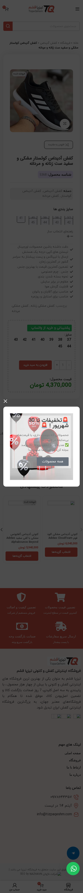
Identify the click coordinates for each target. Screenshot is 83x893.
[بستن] (5, 401)
